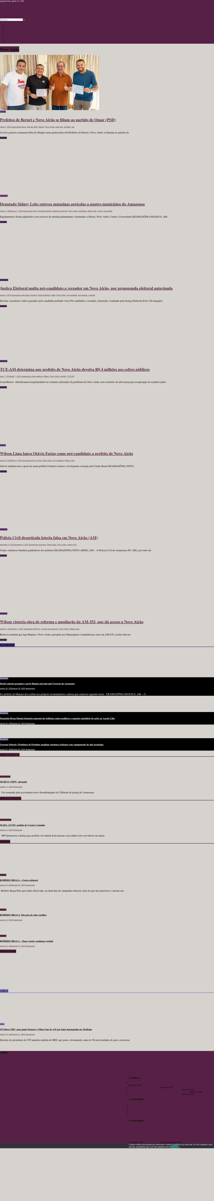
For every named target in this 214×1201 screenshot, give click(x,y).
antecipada (25, 295)
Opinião (8, 29)
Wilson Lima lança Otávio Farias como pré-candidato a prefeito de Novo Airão (66, 453)
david (207, 1127)
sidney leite (92, 211)
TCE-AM (207, 1137)
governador (180, 1130)
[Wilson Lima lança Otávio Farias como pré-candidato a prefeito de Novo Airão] (49, 443)
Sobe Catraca (5, 777)
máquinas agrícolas (59, 211)
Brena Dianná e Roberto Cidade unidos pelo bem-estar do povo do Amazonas (159, 1092)
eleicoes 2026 (32, 127)
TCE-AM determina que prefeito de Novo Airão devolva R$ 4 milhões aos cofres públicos (75, 369)
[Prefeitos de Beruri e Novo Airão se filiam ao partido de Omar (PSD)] (49, 109)
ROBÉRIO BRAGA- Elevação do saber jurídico (23, 915)
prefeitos (67, 127)
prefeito (63, 376)
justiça (138, 1134)
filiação (41, 127)
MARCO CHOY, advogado (13, 781)
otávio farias (47, 460)
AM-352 (36, 629)
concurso (198, 1127)
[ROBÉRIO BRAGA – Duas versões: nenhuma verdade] (8, 932)
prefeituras (83, 211)
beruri (23, 127)
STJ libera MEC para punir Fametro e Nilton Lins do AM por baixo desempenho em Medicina (46, 1029)
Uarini (99, 211)
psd (73, 127)
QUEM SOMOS (6, 1071)
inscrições (132, 1134)
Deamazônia (148, 1130)
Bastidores (9, 36)
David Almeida (137, 1130)
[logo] (6, 1068)
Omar (171, 1134)
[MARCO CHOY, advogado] (7, 772)
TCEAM (70, 376)
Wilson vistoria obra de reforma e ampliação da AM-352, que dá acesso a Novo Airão (71, 622)
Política (8, 42)
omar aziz (59, 127)
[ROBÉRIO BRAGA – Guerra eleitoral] (24, 871)
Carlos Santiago (189, 1127)
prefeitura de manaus (155, 1137)
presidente (167, 1137)
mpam (163, 1134)
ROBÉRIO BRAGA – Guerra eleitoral (19, 880)
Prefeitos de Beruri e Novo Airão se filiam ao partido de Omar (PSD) (58, 119)
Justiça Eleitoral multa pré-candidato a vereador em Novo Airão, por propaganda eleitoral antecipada (86, 288)
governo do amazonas (49, 629)
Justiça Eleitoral (44, 295)
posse (209, 1134)
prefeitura (141, 1137)
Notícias (8, 25)
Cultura (8, 27)
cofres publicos (37, 376)
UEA (138, 1140)
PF (206, 1134)
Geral (7, 34)
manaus (150, 1133)
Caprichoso (178, 1127)
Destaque (3, 361)
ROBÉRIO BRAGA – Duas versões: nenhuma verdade (26, 941)
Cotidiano (9, 31)
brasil (173, 1127)
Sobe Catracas (10, 38)
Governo (188, 1130)
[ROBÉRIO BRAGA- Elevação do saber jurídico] (8, 905)
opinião (190, 1134)
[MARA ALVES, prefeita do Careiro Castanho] (7, 816)
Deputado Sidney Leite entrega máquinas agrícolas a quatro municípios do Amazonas (72, 204)
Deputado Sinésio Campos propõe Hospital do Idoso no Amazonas (155, 1090)
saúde (197, 1137)
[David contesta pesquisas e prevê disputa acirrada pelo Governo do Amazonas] (24, 674)
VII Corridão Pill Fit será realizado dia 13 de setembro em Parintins (155, 1094)
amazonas (42, 545)
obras (167, 1134)
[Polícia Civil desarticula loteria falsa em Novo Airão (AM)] (49, 527)
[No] (179, 1147)
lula (142, 1134)
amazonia (161, 1127)
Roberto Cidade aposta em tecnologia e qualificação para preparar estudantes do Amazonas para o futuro (169, 1083)
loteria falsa (51, 545)
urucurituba (107, 211)
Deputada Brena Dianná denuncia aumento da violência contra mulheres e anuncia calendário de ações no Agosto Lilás (57, 718)
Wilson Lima (70, 460)
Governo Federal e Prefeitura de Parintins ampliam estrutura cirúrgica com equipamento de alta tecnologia (51, 744)
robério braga (190, 1137)
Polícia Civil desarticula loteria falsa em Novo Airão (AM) (49, 537)
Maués (158, 1134)
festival (163, 1130)
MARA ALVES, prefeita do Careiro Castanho (22, 825)
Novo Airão (49, 127)
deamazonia (16, 127)
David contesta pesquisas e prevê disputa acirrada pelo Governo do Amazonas (37, 683)
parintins (199, 1133)
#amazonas (133, 1127)
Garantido (170, 1130)
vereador (91, 295)
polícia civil (71, 545)
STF (201, 1137)
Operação (183, 1134)
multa (53, 295)
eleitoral (33, 295)
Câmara (203, 1127)
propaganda (82, 295)
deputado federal (44, 211)
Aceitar (174, 1147)
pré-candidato (72, 295)
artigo (168, 1127)
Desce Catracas (11, 40)
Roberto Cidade (179, 1137)
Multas (46, 376)
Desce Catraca (5, 820)
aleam (140, 1127)
